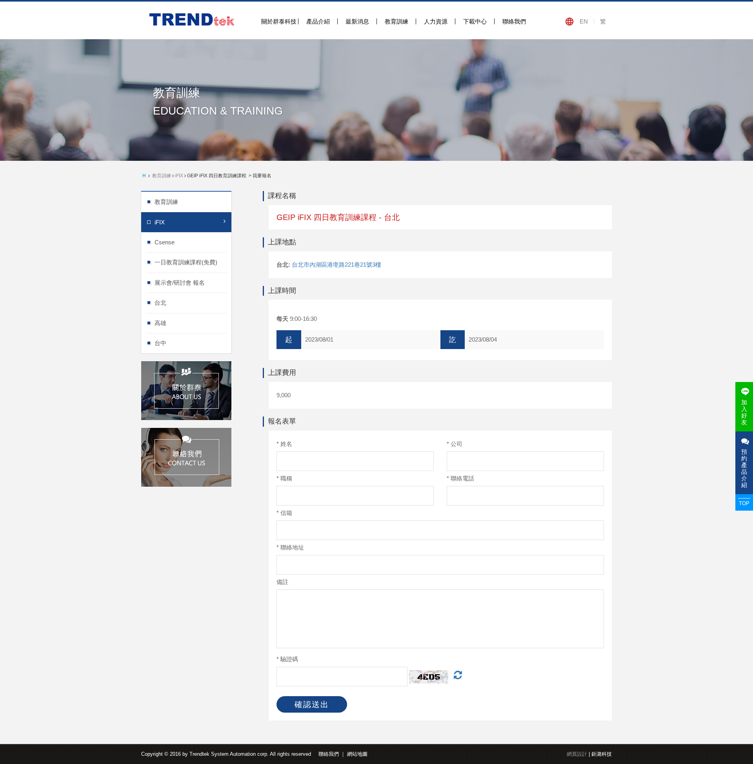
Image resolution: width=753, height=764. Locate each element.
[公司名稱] (193, 19)
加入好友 (744, 412)
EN (584, 21)
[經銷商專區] (186, 389)
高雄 (160, 323)
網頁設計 (577, 754)
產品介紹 (318, 21)
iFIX (179, 175)
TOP (744, 503)
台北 (160, 302)
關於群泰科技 (278, 21)
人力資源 (435, 21)
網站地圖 (357, 754)
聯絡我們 (514, 21)
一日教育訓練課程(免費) (186, 262)
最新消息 (357, 21)
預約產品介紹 (744, 468)
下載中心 (475, 21)
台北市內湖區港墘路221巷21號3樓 (336, 264)
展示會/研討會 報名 (180, 282)
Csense (165, 242)
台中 (160, 343)
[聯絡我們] (186, 456)
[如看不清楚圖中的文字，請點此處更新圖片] (456, 676)
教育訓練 (396, 21)
